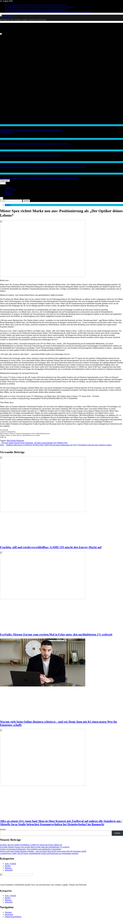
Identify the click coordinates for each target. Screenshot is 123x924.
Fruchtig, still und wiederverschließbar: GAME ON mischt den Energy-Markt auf (36, 5)
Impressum (9, 914)
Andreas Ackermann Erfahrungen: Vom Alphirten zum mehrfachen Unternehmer (35, 9)
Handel (2, 125)
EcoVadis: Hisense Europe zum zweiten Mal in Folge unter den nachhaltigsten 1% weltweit (39, 7)
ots (5, 437)
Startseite (8, 187)
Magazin (8, 868)
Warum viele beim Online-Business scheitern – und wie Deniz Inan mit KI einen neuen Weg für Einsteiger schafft (48, 12)
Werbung (8, 912)
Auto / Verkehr (10, 190)
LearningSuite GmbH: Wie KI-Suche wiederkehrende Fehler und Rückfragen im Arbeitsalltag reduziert (39, 178)
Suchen (3, 829)
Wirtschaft (3, 150)
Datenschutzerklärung (13, 917)
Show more (5, 181)
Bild (8, 441)
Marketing (20, 441)
